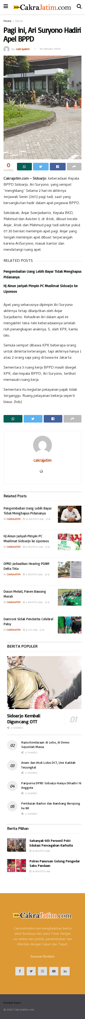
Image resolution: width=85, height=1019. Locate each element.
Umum (19, 21)
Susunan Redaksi (42, 957)
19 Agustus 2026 (34, 547)
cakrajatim (23, 49)
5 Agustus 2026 (33, 575)
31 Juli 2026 (31, 630)
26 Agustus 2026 (41, 851)
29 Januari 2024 (50, 49)
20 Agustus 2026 (34, 519)
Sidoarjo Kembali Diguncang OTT (23, 718)
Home (7, 21)
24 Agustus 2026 (41, 872)
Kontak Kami (12, 1003)
